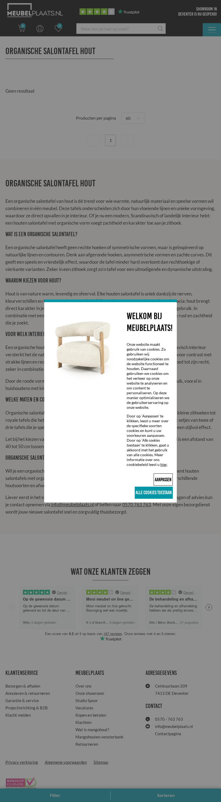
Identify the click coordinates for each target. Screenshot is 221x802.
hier (163, 464)
